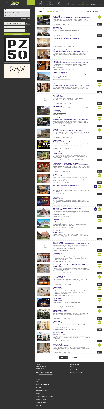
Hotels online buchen (41, 402)
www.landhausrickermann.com (62, 79)
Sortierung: (41, 11)
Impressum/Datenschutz (42, 390)
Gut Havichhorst (57, 253)
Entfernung (49, 11)
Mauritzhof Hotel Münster (60, 310)
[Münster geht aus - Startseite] (12, 3)
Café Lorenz (56, 95)
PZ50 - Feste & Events (59, 276)
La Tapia (55, 84)
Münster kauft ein (74, 367)
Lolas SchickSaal (58, 299)
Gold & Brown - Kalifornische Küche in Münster (66, 185)
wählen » (28, 26)
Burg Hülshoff (57, 106)
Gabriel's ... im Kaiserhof (60, 50)
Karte (18, 34)
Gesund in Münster (75, 369)
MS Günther (56, 27)
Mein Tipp (38, 405)
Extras (6, 30)
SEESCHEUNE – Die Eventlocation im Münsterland (67, 208)
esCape (55, 174)
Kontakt (38, 393)
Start (37, 381)
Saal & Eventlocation (12, 15)
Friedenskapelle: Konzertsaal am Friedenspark (66, 38)
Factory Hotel (57, 219)
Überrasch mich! (58, 11)
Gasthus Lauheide (58, 242)
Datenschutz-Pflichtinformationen (44, 396)
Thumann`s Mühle (58, 61)
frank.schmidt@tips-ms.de (45, 372)
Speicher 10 (56, 287)
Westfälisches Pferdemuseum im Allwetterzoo (66, 163)
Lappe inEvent (57, 344)
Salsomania (56, 140)
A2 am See (56, 16)
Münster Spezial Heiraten (76, 372)
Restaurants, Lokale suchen (42, 384)
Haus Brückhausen (58, 231)
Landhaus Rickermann (59, 72)
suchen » (28, 23)
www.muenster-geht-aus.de (45, 374)
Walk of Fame (57, 197)
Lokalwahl (38, 387)
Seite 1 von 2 (63, 357)
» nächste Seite (74, 357)
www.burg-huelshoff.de (60, 114)
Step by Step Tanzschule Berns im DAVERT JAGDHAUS (68, 265)
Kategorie (7, 26)
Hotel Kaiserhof (57, 333)
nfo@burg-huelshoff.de (60, 113)
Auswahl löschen (26, 18)
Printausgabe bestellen (41, 399)
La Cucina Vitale (57, 152)
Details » (99, 24)
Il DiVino (55, 129)
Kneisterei (56, 321)
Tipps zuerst (92, 11)
